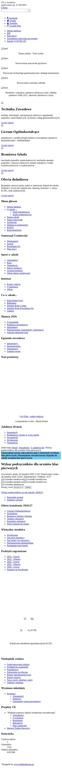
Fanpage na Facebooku (17, 569)
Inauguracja (12, 432)
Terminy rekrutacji (15, 519)
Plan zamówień (20, 725)
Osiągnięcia (12, 265)
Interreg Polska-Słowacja (18, 728)
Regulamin (18, 720)
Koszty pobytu (13, 284)
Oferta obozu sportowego (18, 273)
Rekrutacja (17, 723)
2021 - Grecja (13, 556)
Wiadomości (12, 241)
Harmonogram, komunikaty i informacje (25, 330)
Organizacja (12, 349)
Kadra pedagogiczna (22, 214)
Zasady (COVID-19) (16, 41)
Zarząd (10, 244)
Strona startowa (14, 31)
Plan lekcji (11, 36)
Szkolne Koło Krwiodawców (20, 308)
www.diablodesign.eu (24, 764)
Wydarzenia (12, 440)
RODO (10, 227)
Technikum (12, 513)
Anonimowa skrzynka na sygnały (22, 38)
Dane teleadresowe (21, 212)
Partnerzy (17, 699)
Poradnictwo (12, 669)
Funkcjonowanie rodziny (18, 664)
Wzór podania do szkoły (18, 524)
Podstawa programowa (17, 324)
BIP (9, 33)
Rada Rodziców (14, 230)
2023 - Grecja (13, 562)
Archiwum (12, 222)
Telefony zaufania (15, 682)
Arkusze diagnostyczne (17, 332)
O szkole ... (12, 209)
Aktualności (12, 260)
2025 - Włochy (14, 564)
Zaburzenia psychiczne (17, 672)
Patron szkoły (13, 217)
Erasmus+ (11, 693)
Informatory (12, 327)
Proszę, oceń (7, 487)
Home (15, 447)
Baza (9, 263)
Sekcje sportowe (14, 268)
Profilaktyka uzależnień (17, 667)
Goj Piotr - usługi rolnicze (31, 416)
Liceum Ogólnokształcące (19, 511)
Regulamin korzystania (17, 545)
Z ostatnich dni (37, 447)
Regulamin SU (13, 246)
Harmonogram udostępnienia (20, 543)
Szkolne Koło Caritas (16, 305)
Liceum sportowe (15, 270)
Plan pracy (12, 249)
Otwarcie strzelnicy (16, 538)
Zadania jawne (13, 351)
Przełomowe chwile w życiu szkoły (23, 435)
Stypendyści (12, 437)
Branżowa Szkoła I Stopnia (19, 516)
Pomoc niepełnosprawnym (19, 675)
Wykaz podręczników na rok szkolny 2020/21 (22, 492)
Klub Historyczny (15, 300)
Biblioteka (11, 303)
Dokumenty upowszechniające (27, 701)
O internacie (12, 287)
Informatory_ (13, 343)
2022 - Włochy (14, 559)
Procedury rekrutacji (16, 521)
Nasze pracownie (15, 220)
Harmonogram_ (14, 346)
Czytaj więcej (7, 122)
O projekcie (18, 718)
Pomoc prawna (14, 677)
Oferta (10, 289)
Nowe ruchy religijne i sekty (20, 680)
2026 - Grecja (13, 567)
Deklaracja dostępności (17, 225)
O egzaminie (12, 322)
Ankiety (10, 311)
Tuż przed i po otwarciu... (18, 540)
